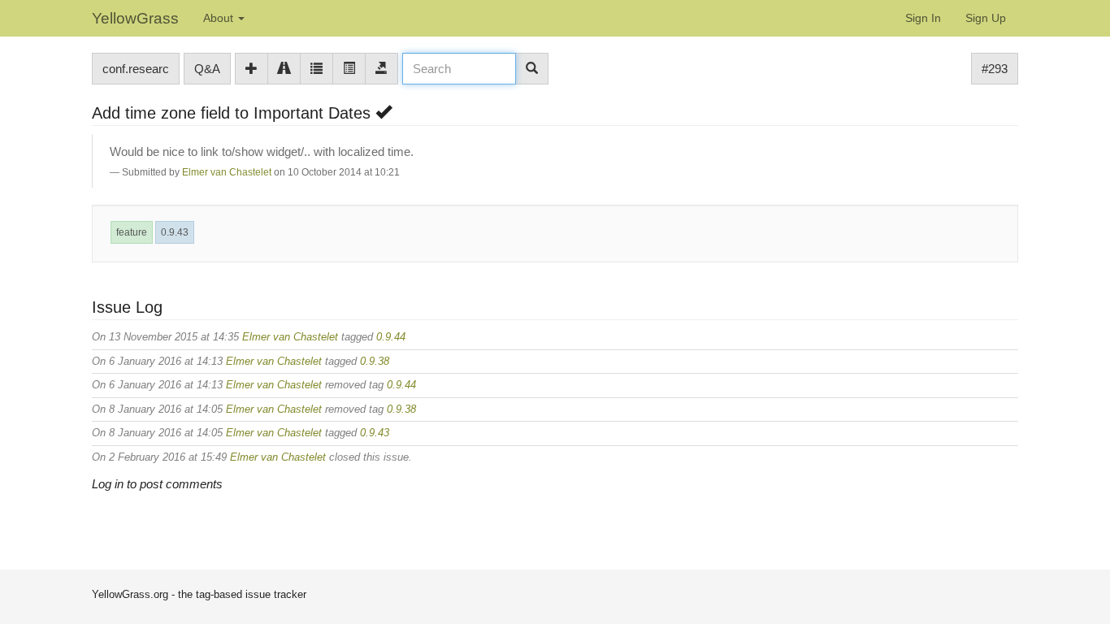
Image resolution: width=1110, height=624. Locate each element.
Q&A (207, 69)
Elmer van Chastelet (226, 172)
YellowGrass (135, 18)
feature (131, 232)
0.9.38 (374, 361)
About (219, 17)
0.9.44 (390, 337)
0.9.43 (175, 232)
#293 (995, 69)
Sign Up (985, 17)
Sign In (923, 17)
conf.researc (135, 69)
